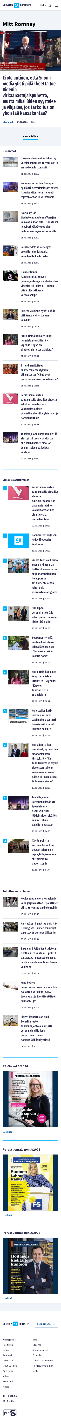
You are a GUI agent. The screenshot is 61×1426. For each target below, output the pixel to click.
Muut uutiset (10, 1366)
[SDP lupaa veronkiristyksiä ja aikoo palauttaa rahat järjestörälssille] (18, 618)
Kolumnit (8, 1381)
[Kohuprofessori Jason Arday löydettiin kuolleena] (18, 542)
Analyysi (7, 1355)
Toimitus (38, 1355)
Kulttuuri (8, 1371)
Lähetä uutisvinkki (43, 1360)
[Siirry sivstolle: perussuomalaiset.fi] (16, 1413)
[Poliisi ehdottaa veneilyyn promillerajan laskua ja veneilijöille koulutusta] (10, 254)
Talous (6, 1350)
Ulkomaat (8, 122)
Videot (6, 1376)
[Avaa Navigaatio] (56, 5)
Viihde (6, 1387)
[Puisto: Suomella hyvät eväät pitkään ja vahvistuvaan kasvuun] (10, 318)
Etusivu (37, 1345)
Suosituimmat (40, 1350)
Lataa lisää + (30, 136)
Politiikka (8, 1345)
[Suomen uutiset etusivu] (17, 5)
